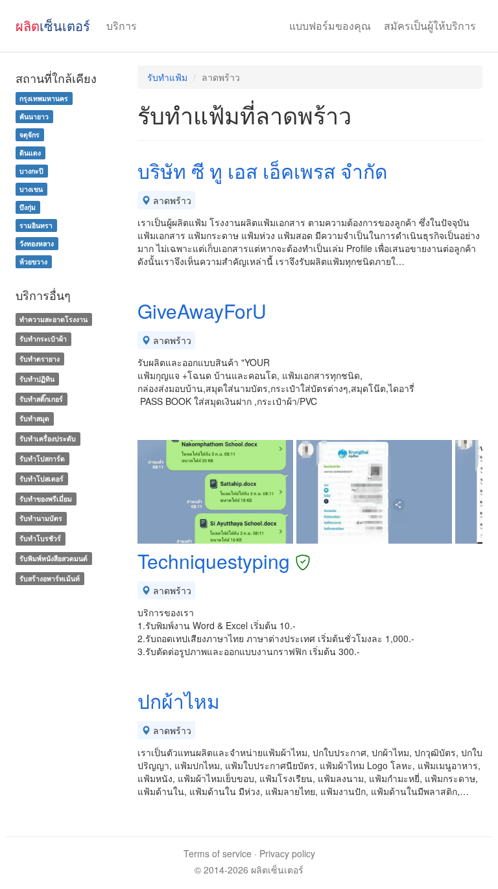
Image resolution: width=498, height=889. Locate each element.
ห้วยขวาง (33, 261)
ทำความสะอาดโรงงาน (53, 319)
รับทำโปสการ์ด (42, 458)
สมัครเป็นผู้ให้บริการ (430, 25)
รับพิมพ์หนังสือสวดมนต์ (53, 558)
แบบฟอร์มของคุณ (330, 25)
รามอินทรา (36, 225)
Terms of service (218, 853)
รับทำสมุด (34, 419)
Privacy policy (287, 853)
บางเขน (31, 189)
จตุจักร (29, 134)
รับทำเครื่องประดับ (47, 438)
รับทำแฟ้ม (167, 77)
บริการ (121, 25)
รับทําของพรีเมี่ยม (45, 498)
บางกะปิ (31, 171)
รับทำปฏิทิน (36, 379)
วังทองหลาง (36, 243)
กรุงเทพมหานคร (43, 98)
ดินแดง (30, 152)
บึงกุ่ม (27, 207)
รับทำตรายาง (39, 359)
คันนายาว (34, 116)
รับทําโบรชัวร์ (40, 538)
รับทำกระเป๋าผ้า (43, 338)
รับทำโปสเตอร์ (41, 478)
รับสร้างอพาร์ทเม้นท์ (49, 578)
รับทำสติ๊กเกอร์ (41, 399)
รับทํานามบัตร (40, 519)
